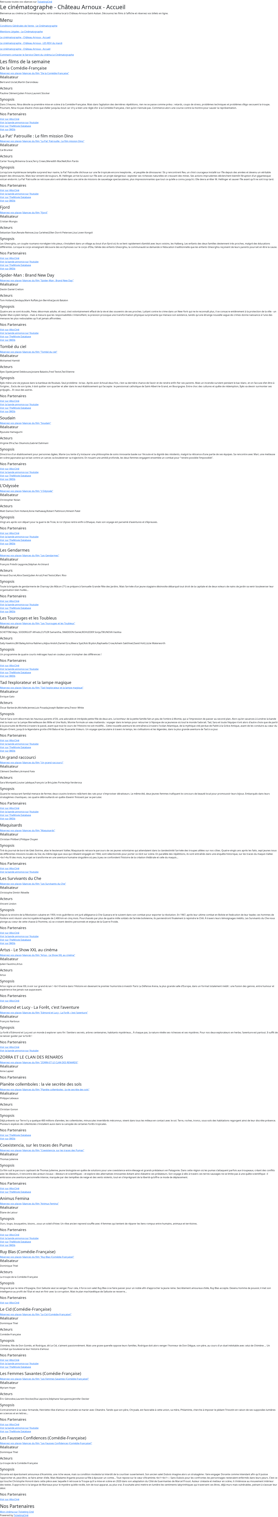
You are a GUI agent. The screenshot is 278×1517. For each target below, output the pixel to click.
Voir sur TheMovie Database (15, 126)
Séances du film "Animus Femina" (40, 1203)
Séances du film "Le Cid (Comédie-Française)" (47, 1314)
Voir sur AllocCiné (9, 119)
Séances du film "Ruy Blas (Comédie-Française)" (48, 1257)
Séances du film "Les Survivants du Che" (44, 883)
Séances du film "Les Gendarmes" (40, 555)
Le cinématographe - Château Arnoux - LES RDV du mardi (31, 43)
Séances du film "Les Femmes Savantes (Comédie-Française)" (55, 1378)
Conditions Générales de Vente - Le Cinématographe (28, 25)
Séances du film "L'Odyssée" (37, 491)
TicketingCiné (44, 1)
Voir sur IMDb (7, 129)
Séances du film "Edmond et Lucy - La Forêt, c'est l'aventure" (55, 1012)
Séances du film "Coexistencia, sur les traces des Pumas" (53, 1150)
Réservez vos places (11, 73)
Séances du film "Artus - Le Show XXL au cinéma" (48, 955)
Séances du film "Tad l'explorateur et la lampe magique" (52, 687)
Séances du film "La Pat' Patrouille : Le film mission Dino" (53, 141)
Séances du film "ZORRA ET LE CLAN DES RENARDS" (50, 1062)
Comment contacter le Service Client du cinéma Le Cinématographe (37, 54)
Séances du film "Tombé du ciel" (39, 351)
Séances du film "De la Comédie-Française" (45, 73)
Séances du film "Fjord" (35, 212)
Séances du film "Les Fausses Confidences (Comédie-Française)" (57, 1443)
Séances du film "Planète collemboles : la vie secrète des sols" (55, 1089)
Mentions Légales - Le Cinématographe (21, 31)
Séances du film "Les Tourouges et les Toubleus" (48, 623)
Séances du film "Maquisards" (38, 830)
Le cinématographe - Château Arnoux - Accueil (25, 37)
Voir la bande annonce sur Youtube (19, 122)
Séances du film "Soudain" (36, 423)
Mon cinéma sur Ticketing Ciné (17, 1511)
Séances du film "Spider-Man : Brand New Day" (48, 280)
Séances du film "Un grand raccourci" (42, 762)
